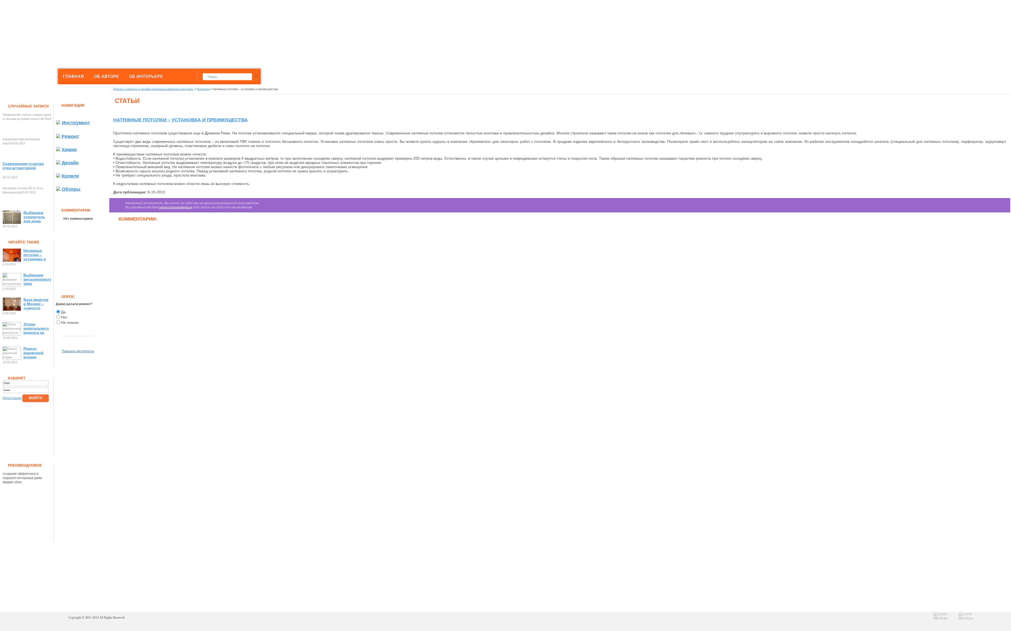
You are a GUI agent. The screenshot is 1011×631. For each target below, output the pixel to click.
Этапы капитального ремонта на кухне (36, 329)
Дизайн (70, 162)
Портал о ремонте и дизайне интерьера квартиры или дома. (100, 22)
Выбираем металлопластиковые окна (37, 279)
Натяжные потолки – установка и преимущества (37, 255)
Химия (69, 149)
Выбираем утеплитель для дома (34, 217)
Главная (73, 76)
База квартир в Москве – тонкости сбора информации (35, 304)
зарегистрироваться (175, 207)
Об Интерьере (146, 76)
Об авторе (106, 76)
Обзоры (71, 189)
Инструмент (76, 122)
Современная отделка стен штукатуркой (23, 166)
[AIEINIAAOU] (78, 332)
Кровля (70, 176)
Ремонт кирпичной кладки (33, 352)
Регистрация (12, 398)
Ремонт (70, 136)
